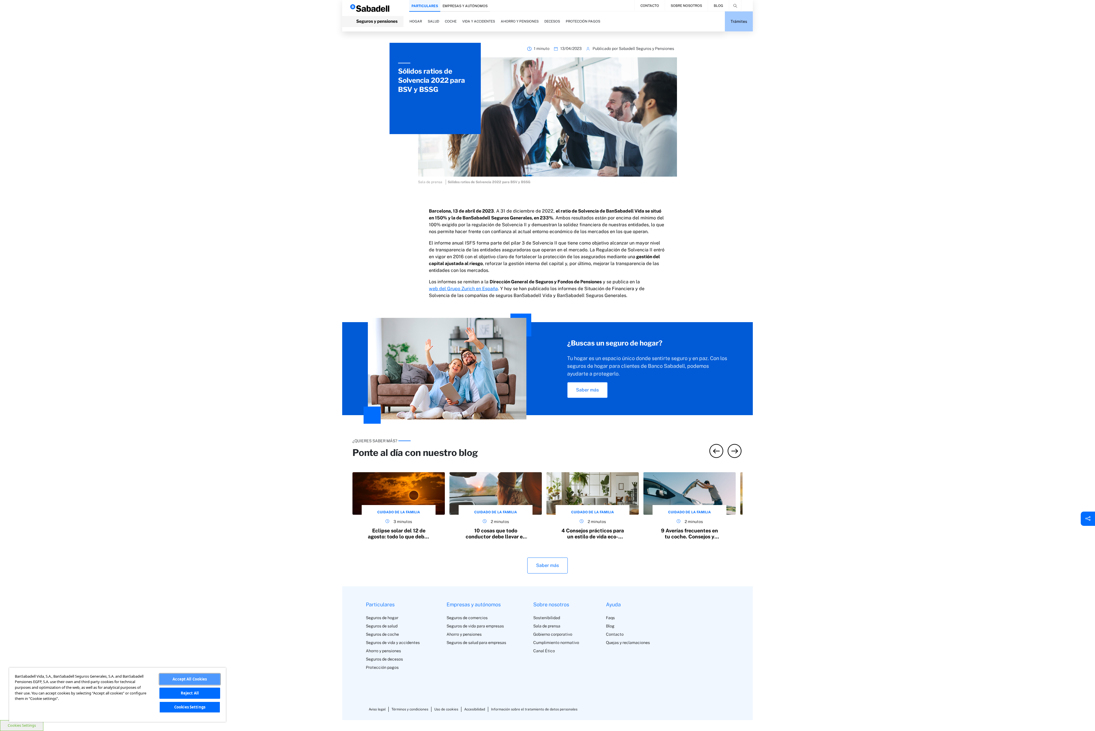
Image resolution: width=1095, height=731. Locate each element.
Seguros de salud (382, 626)
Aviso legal (377, 709)
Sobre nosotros (686, 6)
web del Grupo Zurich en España (463, 288)
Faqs (610, 617)
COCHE (451, 21)
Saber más (587, 390)
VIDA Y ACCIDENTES (478, 21)
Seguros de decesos (384, 659)
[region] (117, 695)
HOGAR (415, 21)
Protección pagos (382, 667)
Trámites (739, 21)
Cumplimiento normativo (556, 642)
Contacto (649, 6)
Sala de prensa (546, 626)
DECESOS (552, 21)
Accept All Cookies (190, 679)
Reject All (190, 693)
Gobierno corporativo (552, 634)
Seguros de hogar (382, 617)
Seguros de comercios (467, 617)
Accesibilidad (474, 709)
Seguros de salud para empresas (476, 642)
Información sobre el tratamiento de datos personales (534, 709)
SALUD (433, 21)
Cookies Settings (22, 725)
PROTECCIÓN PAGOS (583, 21)
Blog (718, 6)
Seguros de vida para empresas (475, 626)
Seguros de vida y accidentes (393, 642)
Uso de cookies (446, 709)
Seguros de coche (382, 634)
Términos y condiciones (410, 709)
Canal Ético (544, 651)
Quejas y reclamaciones (628, 642)
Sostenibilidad (546, 617)
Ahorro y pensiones (383, 651)
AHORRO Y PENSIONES (520, 21)
